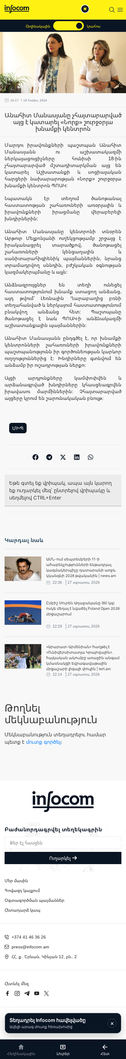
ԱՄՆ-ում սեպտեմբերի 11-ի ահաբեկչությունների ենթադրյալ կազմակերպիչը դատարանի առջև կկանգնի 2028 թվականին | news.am (81, 567)
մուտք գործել (43, 742)
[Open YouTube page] (36, 993)
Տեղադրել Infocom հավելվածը (47, 1023)
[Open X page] (46, 993)
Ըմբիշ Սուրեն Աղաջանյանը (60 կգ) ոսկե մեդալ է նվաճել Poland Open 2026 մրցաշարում (83, 608)
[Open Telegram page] (27, 993)
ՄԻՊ (18, 428)
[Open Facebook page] (7, 993)
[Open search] (112, 10)
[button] (36, 457)
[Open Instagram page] (17, 993)
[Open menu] (120, 10)
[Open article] (23, 568)
